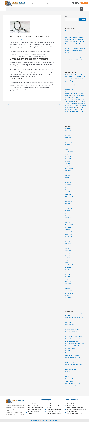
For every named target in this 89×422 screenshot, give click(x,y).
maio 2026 (68, 133)
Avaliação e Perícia (34, 3)
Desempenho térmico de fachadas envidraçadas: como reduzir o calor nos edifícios (75, 33)
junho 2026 (68, 130)
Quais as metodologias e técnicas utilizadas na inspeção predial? (74, 80)
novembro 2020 (69, 288)
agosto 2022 (68, 239)
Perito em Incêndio (70, 371)
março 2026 (68, 137)
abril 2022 (67, 248)
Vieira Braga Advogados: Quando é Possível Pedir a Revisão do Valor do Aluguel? (74, 93)
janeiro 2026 (68, 142)
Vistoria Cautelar (69, 381)
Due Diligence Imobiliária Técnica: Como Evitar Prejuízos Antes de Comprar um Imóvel (75, 50)
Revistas (67, 376)
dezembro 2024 (69, 173)
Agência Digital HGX (45, 420)
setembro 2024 (69, 180)
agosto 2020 (68, 295)
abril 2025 (67, 163)
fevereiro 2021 (69, 281)
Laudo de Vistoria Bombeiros (72, 341)
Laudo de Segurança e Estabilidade (74, 338)
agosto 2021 (68, 267)
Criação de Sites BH (54, 420)
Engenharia (16, 39)
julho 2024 (68, 184)
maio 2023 (68, 217)
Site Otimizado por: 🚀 (36, 420)
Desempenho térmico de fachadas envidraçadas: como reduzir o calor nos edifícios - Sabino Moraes (75, 76)
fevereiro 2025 (69, 168)
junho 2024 (68, 187)
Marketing (67, 350)
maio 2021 (67, 274)
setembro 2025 (69, 151)
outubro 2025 (68, 149)
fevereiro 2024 (69, 196)
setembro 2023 (69, 208)
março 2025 (68, 166)
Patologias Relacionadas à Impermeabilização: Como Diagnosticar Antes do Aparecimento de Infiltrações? (75, 57)
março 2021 (68, 279)
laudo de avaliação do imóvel (72, 329)
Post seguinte (57, 104)
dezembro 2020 (69, 286)
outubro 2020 (68, 290)
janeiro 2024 (68, 199)
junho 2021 (68, 272)
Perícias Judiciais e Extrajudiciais (73, 364)
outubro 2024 (68, 177)
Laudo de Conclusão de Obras (72, 331)
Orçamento (65, 3)
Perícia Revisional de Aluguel (72, 357)
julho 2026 (68, 128)
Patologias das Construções (72, 355)
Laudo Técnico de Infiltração (72, 345)
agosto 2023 (68, 210)
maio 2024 (68, 189)
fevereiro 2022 (69, 253)
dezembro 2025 (69, 144)
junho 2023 (68, 215)
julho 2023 (68, 213)
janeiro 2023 (68, 227)
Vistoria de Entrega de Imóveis (72, 386)
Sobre (41, 3)
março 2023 (68, 222)
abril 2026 (67, 135)
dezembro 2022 (69, 229)
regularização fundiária (71, 374)
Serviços (46, 3)
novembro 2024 (69, 175)
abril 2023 (67, 220)
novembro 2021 (69, 260)
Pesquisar (67, 16)
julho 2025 (68, 156)
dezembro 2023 (69, 201)
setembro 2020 (69, 293)
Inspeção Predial (69, 327)
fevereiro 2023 (69, 224)
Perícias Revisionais (70, 367)
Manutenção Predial (70, 348)
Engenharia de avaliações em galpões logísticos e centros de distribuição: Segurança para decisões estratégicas (74, 39)
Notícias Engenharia (56, 3)
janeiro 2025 (68, 170)
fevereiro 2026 (69, 140)
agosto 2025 (68, 154)
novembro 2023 (69, 203)
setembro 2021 (69, 265)
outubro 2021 (68, 262)
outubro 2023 (68, 206)
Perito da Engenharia (70, 369)
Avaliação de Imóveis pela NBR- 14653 (74, 317)
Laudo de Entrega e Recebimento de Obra (75, 334)
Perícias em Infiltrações (71, 360)
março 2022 (68, 250)
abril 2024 (67, 191)
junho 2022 (68, 243)
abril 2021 (67, 276)
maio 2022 (68, 246)
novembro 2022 (69, 231)
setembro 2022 (69, 236)
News (66, 353)
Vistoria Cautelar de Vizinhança (73, 383)
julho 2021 (67, 269)
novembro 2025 (69, 147)
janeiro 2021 (68, 283)
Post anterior (7, 104)
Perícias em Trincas (70, 362)
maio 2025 (68, 161)
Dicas (11, 39)
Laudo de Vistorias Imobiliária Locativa (74, 343)
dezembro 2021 (69, 257)
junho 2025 (68, 158)
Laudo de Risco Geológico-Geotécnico (74, 336)
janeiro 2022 (68, 255)
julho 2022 (68, 241)
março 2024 (68, 194)
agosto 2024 (68, 182)
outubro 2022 (68, 234)
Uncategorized (69, 378)
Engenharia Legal (24, 39)
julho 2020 (68, 297)
